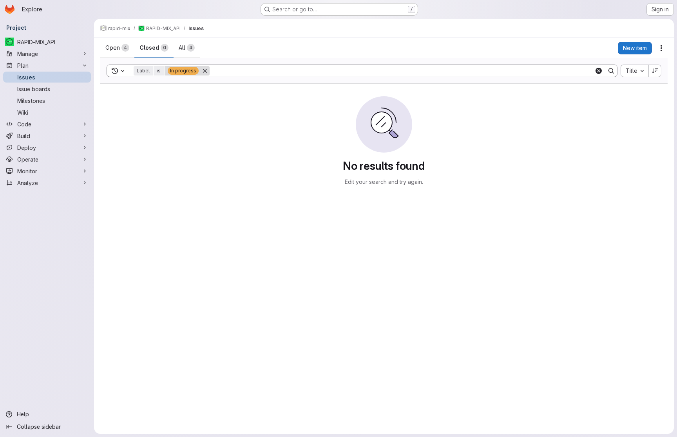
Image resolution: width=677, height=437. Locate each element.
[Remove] (205, 71)
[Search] (611, 71)
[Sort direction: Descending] (655, 71)
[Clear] (598, 71)
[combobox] (634, 71)
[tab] (117, 48)
